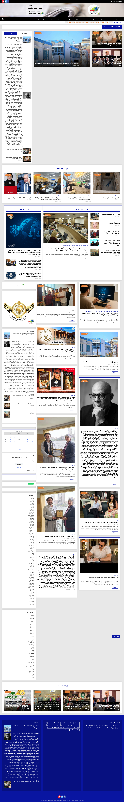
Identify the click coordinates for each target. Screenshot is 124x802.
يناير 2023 (32, 562)
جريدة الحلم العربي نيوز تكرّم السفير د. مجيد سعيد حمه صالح (59, 536)
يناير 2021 (32, 598)
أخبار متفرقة (73, 554)
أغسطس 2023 (31, 551)
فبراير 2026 (32, 506)
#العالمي (102, 22)
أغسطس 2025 (31, 515)
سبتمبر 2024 (31, 532)
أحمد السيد (115, 364)
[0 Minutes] (106, 194)
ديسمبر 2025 (31, 509)
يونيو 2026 (32, 500)
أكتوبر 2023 (31, 548)
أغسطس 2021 (31, 588)
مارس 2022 (31, 577)
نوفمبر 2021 (31, 583)
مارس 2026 (31, 505)
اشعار (33, 638)
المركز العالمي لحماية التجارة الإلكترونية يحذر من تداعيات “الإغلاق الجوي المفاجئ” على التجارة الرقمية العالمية (30, 275)
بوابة (47, 725)
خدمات (92, 311)
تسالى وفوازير (31, 644)
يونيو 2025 (32, 518)
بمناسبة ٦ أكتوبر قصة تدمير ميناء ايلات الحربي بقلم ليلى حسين (111, 232)
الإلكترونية (63, 723)
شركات (78, 730)
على (74, 730)
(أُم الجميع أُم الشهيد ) (114, 223)
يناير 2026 (32, 508)
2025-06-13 (37, 278)
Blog (33, 614)
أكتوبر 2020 (31, 603)
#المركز (106, 22)
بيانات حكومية (102, 57)
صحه (31, 19)
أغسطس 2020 (31, 606)
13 (14, 440)
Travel (33, 623)
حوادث (33, 650)
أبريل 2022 (32, 576)
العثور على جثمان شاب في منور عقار (111, 198)
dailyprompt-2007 (69, 723)
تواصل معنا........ (31, 484)
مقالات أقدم (116, 636)
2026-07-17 (117, 65)
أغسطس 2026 (31, 497)
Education (32, 615)
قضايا (33, 668)
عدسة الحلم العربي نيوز (29, 661)
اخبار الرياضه (76, 19)
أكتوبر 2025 (31, 512)
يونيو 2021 (32, 591)
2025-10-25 (117, 235)
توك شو (60, 19)
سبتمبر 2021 (31, 586)
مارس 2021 (31, 595)
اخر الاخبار (69, 245)
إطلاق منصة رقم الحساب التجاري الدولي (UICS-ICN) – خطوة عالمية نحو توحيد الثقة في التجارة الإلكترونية (100, 314)
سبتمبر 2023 (31, 550)
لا (32, 462)
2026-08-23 (19, 42)
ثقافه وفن (45, 19)
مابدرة (68, 730)
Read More (85, 259)
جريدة (74, 727)
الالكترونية (53, 723)
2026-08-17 (66, 402)
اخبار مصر (116, 19)
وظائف (32, 676)
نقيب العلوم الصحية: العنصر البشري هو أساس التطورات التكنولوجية (78, 198)
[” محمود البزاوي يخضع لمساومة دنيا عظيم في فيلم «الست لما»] (7, 785)
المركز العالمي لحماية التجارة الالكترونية (51, 800)
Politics (32, 621)
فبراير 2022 (32, 579)
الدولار (65, 725)
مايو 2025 (32, 520)
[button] (36, 97)
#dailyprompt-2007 (80, 22)
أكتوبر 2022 (31, 566)
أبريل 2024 (32, 539)
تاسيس (78, 727)
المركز (51, 725)
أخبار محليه (119, 40)
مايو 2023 (32, 556)
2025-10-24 (117, 247)
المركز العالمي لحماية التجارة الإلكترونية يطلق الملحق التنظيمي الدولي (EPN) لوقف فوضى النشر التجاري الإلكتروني (24, 252)
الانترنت (50, 723)
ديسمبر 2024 (31, 527)
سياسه (32, 658)
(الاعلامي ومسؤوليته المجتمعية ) (111, 214)
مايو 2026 (32, 501)
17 (27, 442)
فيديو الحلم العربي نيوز (29, 667)
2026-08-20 (117, 47)
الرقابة (62, 725)
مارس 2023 (31, 559)
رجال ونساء (37, 19)
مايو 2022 (32, 574)
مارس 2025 (31, 523)
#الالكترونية (92, 22)
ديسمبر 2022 (31, 563)
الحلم (75, 725)
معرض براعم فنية (70, 310)
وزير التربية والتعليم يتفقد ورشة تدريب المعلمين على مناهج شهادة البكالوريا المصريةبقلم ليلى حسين (108, 61)
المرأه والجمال (68, 19)
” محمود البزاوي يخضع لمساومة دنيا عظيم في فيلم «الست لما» (51, 63)
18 (23, 442)
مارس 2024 (31, 541)
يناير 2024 (32, 544)
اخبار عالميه (100, 19)
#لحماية (97, 22)
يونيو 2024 (32, 536)
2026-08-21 (19, 146)
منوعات (32, 674)
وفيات (33, 677)
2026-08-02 (57, 201)
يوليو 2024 (32, 535)
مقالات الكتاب (31, 671)
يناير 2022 (32, 580)
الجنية (78, 725)
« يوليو (19, 449)
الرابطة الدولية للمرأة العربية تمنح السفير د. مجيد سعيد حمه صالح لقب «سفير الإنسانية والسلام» (57, 468)
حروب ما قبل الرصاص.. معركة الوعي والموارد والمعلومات (109, 44)
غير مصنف (32, 664)
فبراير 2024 (32, 542)
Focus (33, 620)
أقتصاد (83, 19)
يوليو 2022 (32, 571)
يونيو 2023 (32, 554)
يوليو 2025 (32, 517)
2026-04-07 (117, 216)
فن (67, 61)
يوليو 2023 (32, 553)
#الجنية (66, 22)
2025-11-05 (37, 256)
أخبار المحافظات (91, 19)
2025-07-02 (37, 269)
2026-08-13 (117, 200)
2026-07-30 (27, 200)
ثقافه (33, 647)
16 (32, 442)
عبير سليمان (72, 402)
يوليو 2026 (32, 498)
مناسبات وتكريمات (30, 673)
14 (10, 440)
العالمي (58, 725)
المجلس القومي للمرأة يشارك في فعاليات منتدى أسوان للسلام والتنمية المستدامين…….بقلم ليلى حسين (111, 243)
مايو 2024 (32, 538)
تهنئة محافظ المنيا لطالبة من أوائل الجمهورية (19, 198)
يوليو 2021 (32, 589)
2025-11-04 (114, 317)
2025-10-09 (26, 710)
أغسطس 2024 (31, 533)
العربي (54, 725)
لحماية (71, 730)
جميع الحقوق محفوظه (79, 800)
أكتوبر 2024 (31, 530)
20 (14, 442)
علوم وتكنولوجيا (88, 311)
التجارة (46, 723)
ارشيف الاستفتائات (30, 470)
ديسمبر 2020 (31, 600)
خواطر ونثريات (31, 653)
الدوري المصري (70, 725)
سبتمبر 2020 (31, 604)
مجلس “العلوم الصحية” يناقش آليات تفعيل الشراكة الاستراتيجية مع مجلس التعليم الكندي (47, 198)
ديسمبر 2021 (31, 582)
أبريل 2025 (32, 521)
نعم (32, 460)
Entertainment (31, 617)
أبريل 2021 (32, 594)
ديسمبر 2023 (31, 545)
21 (10, 442)
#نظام (87, 22)
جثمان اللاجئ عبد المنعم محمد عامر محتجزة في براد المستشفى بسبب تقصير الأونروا (14, 38)
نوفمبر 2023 (31, 547)
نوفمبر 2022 (31, 565)
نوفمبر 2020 (31, 601)
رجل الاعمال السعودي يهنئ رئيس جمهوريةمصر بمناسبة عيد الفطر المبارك (59, 727)
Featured (32, 618)
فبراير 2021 (32, 597)
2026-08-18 (67, 353)
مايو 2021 (32, 592)
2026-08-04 (87, 201)
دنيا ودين (53, 19)
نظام (65, 730)
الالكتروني (58, 723)
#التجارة (110, 22)
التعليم (107, 57)
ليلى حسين (85, 252)
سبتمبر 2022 (31, 568)
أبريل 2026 (32, 503)
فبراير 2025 (32, 524)
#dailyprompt (72, 22)
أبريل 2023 (32, 557)
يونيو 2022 (32, 573)
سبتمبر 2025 (31, 514)
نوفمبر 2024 (31, 529)
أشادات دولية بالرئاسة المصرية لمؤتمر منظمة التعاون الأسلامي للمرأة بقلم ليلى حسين (77, 707)
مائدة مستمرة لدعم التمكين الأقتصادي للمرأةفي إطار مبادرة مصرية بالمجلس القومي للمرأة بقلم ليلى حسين (67, 248)
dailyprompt (76, 723)
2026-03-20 (117, 225)
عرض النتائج (19, 467)
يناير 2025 (32, 526)
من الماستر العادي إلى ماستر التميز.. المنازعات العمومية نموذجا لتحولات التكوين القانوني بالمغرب (56, 350)
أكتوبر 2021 (31, 585)
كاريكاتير (32, 670)
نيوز (62, 730)
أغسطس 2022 (31, 570)
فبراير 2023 (32, 560)
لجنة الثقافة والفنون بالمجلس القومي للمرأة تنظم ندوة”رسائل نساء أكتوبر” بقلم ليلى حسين (110, 252)
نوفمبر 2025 (31, 511)
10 (27, 440)
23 (32, 444)
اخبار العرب (108, 19)
